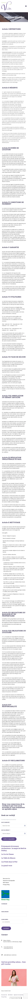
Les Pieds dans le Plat (9, 862)
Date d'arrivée (5, 822)
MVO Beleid (6, 882)
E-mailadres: (4, 919)
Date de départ (5, 830)
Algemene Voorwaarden (9, 880)
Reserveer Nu (6, 878)
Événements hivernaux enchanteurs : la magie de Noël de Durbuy (13, 848)
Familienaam (4, 911)
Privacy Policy (6, 884)
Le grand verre (6, 866)
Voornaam (4, 903)
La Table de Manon (8, 858)
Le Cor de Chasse (7, 854)
